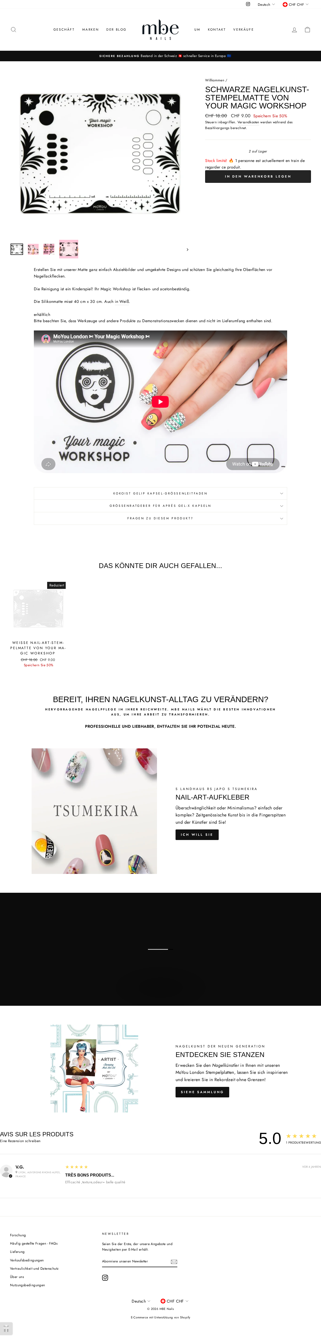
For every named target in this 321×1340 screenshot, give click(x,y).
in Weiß (122, 301)
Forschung (18, 1235)
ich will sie (197, 834)
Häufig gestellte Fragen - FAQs (33, 1243)
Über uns (17, 1276)
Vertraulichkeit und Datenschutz (34, 1268)
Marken (90, 29)
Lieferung (17, 1251)
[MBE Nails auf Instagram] (105, 1278)
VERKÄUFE (243, 29)
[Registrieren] (174, 1261)
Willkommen (214, 80)
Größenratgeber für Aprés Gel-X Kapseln (160, 506)
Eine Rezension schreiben (20, 1140)
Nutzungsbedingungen (27, 1285)
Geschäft (64, 29)
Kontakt (217, 29)
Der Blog (116, 29)
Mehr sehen (160, 993)
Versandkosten (248, 122)
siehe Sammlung (202, 1092)
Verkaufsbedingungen (27, 1260)
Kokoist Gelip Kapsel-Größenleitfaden (160, 493)
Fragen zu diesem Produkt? (160, 518)
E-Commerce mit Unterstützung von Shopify (160, 1317)
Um (197, 29)
